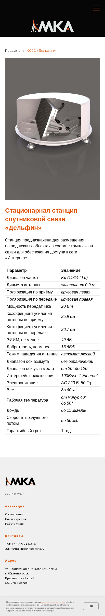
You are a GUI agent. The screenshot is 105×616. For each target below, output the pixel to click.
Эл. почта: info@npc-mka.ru (25, 548)
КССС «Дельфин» (41, 50)
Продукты (13, 50)
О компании (14, 514)
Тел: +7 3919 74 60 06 (20, 544)
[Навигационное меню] (96, 8)
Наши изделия (15, 519)
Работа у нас (14, 523)
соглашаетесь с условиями (53, 601)
